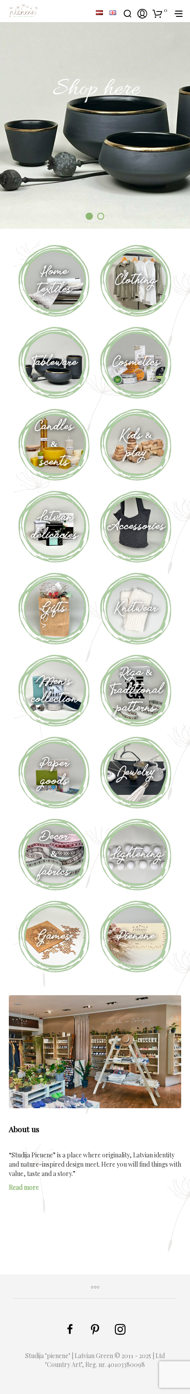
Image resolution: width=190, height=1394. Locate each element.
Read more (24, 1187)
